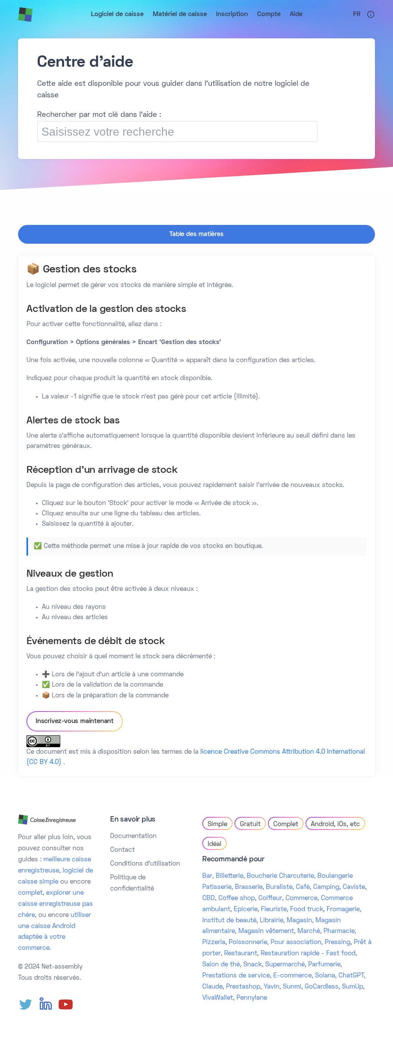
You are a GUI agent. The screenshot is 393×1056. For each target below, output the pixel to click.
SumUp (352, 987)
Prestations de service (236, 976)
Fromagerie (343, 910)
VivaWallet (217, 998)
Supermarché (285, 965)
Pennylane (251, 998)
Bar (207, 876)
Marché (308, 931)
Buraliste (279, 887)
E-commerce (292, 976)
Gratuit (250, 825)
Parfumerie (324, 965)
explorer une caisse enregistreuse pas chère (55, 904)
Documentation (133, 836)
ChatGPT (351, 976)
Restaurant (240, 954)
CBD (208, 898)
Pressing (337, 943)
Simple (217, 825)
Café (303, 887)
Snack (252, 965)
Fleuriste (274, 910)
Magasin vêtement (266, 931)
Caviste (354, 887)
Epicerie (246, 910)
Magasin (299, 921)
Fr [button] (356, 14)
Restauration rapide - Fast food (308, 954)
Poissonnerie (248, 943)
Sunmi (292, 987)
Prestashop (243, 987)
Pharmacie (339, 931)
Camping (326, 887)
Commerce (301, 898)
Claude (212, 987)
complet (30, 893)
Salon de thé (221, 965)
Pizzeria (213, 943)
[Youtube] (65, 1005)
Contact (122, 850)
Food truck (306, 910)
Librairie (271, 921)
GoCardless (322, 987)
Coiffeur (270, 898)
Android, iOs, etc (335, 825)
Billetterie (229, 876)
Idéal (214, 844)
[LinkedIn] (46, 1005)
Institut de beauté (229, 921)
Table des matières (196, 234)
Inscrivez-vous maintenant (75, 721)
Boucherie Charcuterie (280, 876)
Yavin (271, 987)
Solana (325, 976)
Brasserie (249, 887)
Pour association (296, 943)
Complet (285, 825)
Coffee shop (236, 898)
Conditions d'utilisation (145, 864)
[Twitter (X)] (25, 1005)
